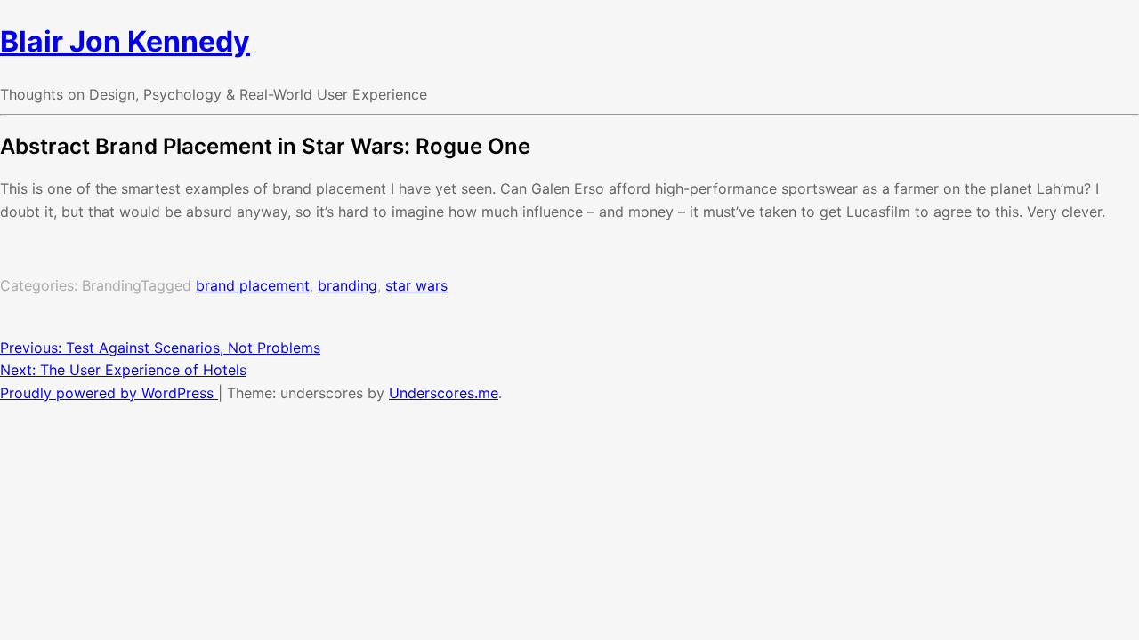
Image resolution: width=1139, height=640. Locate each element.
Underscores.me (443, 393)
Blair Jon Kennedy (125, 41)
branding (347, 285)
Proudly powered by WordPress (109, 393)
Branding (111, 285)
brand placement (253, 285)
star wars (416, 285)
